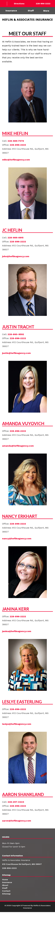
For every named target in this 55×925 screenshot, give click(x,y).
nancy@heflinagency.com (16, 538)
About (5, 885)
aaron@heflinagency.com (16, 820)
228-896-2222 (18, 145)
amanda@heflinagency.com (18, 445)
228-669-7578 (16, 141)
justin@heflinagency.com (16, 353)
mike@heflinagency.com (16, 159)
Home (5, 879)
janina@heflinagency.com (16, 631)
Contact (6, 891)
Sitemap (6, 894)
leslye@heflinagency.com (16, 724)
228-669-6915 (15, 237)
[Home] (3, 4)
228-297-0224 (16, 802)
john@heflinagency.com (15, 256)
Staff (31, 10)
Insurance (11, 10)
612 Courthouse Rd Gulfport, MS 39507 (22, 864)
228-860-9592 (16, 334)
